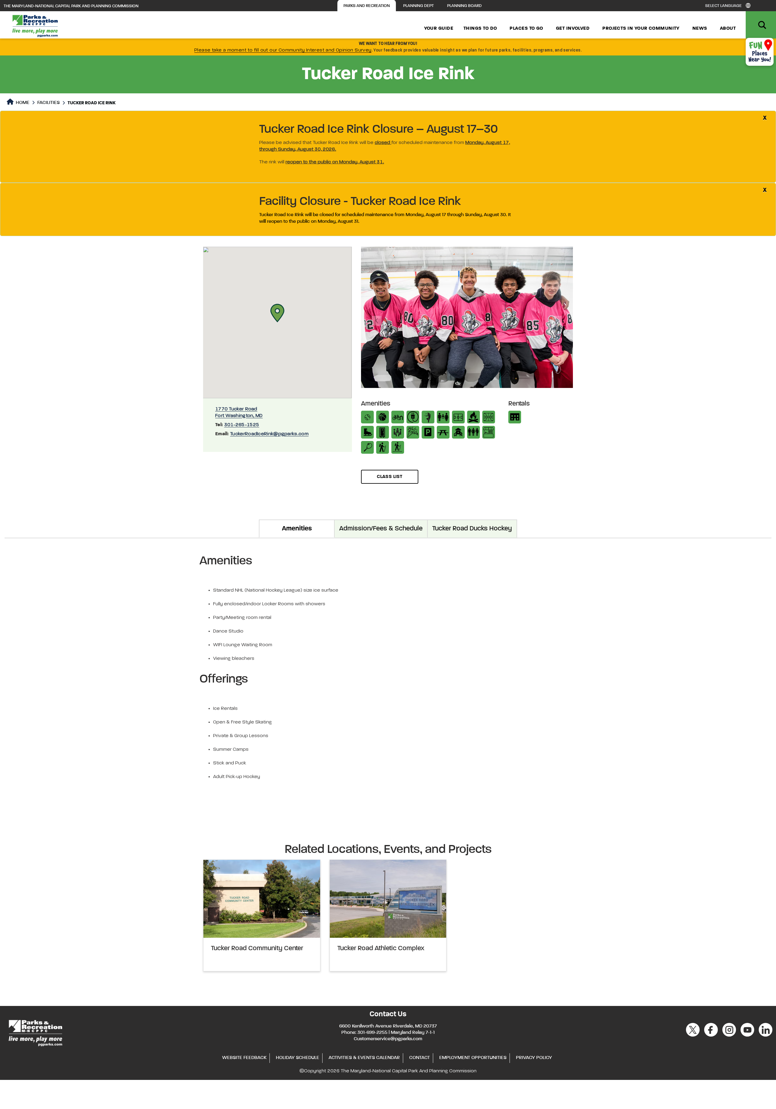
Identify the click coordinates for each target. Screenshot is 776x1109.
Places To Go (526, 28)
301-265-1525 (241, 425)
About (728, 28)
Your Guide (438, 28)
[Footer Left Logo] (35, 1032)
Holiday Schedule (297, 1057)
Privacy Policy (534, 1057)
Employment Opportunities (473, 1057)
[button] (277, 313)
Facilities (48, 102)
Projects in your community (641, 28)
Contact (419, 1057)
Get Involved (573, 28)
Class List (389, 476)
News (699, 28)
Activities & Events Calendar (364, 1057)
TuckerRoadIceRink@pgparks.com (269, 434)
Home (22, 102)
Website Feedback (244, 1057)
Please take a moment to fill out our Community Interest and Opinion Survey (283, 50)
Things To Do (480, 28)
